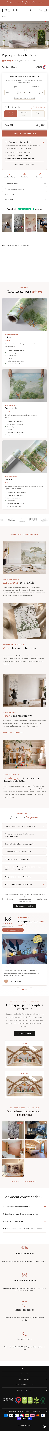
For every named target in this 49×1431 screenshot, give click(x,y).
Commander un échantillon (24, 164)
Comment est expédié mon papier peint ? (24, 844)
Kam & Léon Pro (24, 1390)
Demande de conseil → (24, 906)
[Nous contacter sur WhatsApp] (44, 1426)
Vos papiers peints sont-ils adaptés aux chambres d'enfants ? (24, 835)
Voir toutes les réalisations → (24, 1182)
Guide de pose (9, 194)
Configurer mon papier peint (24, 133)
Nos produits (24, 1379)
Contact (24, 1368)
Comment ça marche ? (12, 184)
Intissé (11, 114)
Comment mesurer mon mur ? (25, 98)
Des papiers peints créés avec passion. (23, 1411)
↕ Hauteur (35, 87)
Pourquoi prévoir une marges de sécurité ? (24, 826)
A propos (24, 1374)
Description (9, 199)
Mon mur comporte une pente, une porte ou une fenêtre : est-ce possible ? (24, 868)
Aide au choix (39, 107)
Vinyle (38, 114)
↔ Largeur (13, 87)
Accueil (4, 16)
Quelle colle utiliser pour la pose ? (24, 859)
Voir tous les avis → (13, 930)
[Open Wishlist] (41, 10)
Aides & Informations (24, 1385)
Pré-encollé (24, 114)
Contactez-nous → (24, 1033)
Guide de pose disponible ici (13, 732)
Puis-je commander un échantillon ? (24, 876)
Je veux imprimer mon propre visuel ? (24, 884)
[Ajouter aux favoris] (44, 22)
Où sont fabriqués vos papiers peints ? (24, 851)
